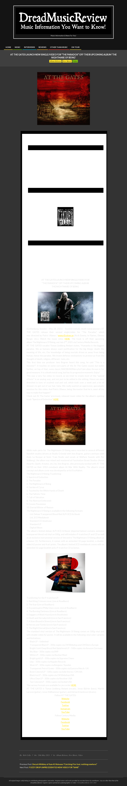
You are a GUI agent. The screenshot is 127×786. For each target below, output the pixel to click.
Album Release (55, 61)
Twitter (65, 705)
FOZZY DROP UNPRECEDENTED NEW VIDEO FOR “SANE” (54, 767)
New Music (67, 61)
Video (75, 61)
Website (65, 698)
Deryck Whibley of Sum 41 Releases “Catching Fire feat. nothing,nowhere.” (64, 764)
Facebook (65, 702)
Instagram (65, 708)
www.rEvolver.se (66, 335)
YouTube (65, 712)
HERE (67, 339)
